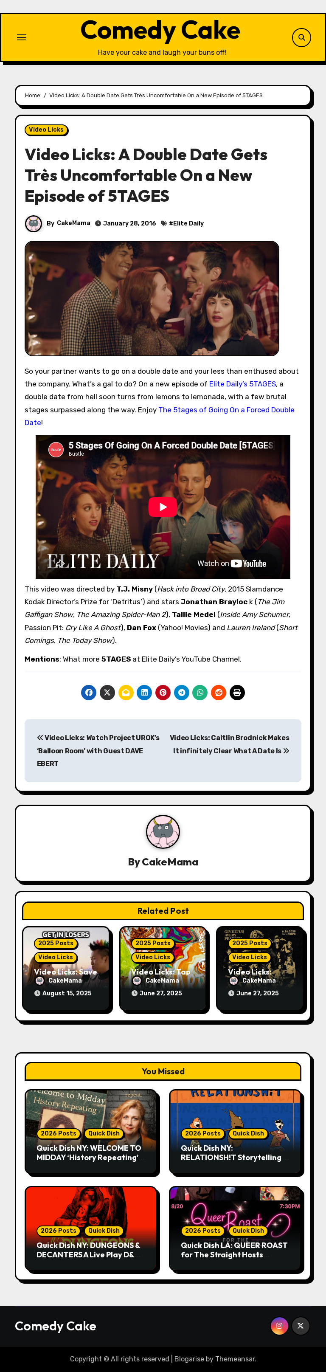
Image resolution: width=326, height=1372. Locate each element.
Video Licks (46, 129)
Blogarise (189, 1359)
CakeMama (73, 223)
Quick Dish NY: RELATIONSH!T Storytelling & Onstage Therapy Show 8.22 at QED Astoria (234, 1161)
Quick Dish (104, 1133)
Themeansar (235, 1359)
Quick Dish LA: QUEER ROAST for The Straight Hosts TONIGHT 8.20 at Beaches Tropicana (234, 1259)
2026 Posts (58, 1133)
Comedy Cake (160, 29)
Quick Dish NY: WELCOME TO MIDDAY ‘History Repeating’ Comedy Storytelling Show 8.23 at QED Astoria (89, 1161)
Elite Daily (188, 223)
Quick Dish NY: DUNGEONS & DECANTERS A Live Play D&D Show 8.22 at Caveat (88, 1254)
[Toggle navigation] (21, 37)
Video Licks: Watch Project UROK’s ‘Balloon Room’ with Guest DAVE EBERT (98, 751)
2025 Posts (55, 943)
